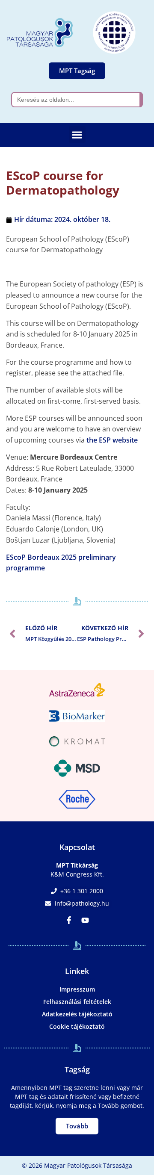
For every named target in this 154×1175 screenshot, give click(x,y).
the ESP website (112, 440)
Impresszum (77, 989)
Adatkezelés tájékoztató (77, 1014)
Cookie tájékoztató (77, 1026)
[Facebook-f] (69, 920)
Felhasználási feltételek (77, 1002)
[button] (77, 134)
